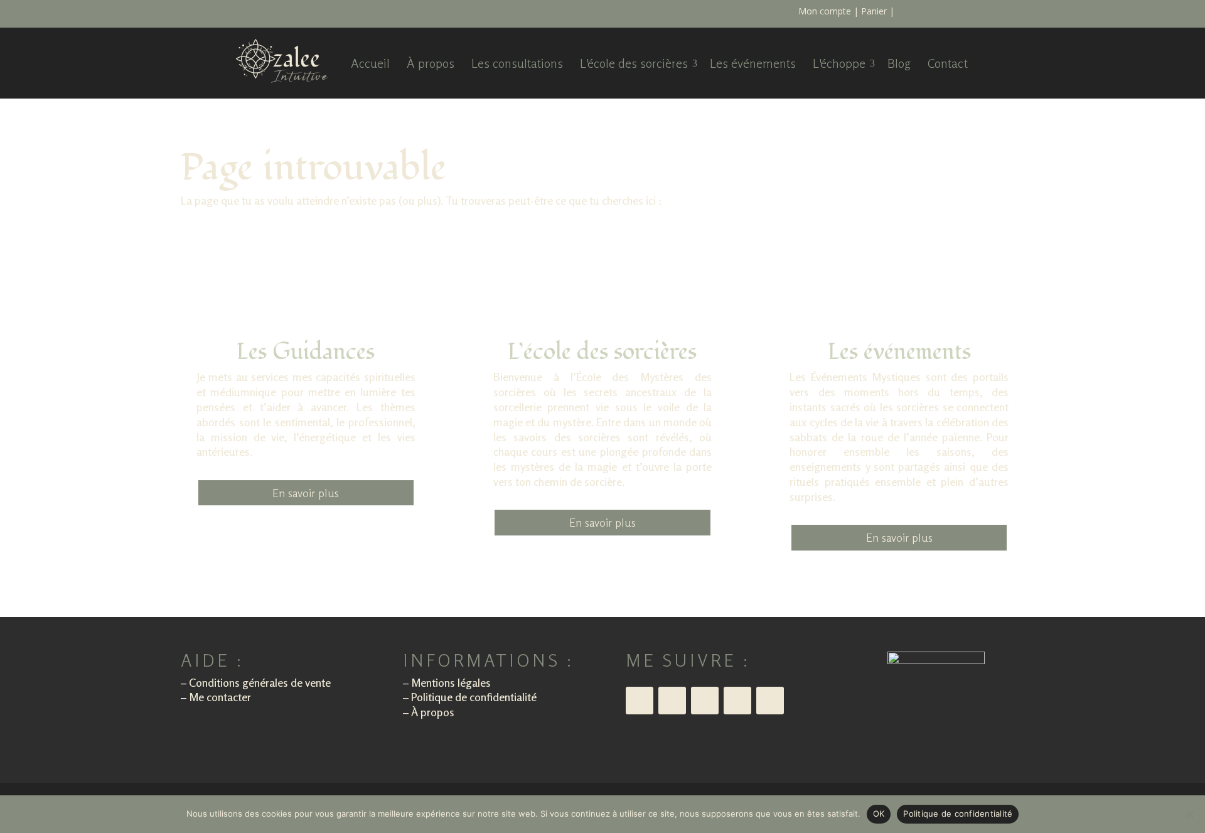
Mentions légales (451, 682)
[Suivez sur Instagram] (639, 700)
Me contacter (220, 697)
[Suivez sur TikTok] (672, 700)
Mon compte (824, 11)
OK (879, 814)
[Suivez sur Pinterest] (737, 700)
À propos (432, 712)
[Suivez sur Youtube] (705, 700)
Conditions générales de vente (260, 682)
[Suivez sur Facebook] (770, 700)
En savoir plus (305, 493)
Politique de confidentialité (474, 697)
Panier (874, 11)
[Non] (1189, 814)
